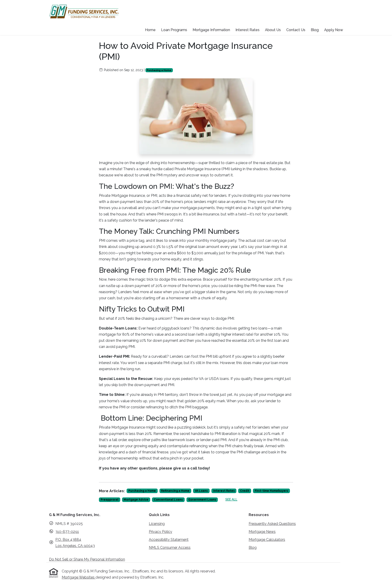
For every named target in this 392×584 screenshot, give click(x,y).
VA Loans (201, 490)
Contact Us (295, 30)
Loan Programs (174, 30)
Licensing (157, 524)
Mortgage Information (211, 30)
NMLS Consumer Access (170, 547)
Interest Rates (247, 30)
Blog (315, 30)
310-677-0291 (67, 531)
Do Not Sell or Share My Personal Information (87, 559)
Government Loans (202, 499)
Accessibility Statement (169, 539)
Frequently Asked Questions (272, 524)
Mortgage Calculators (267, 539)
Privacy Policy (160, 531)
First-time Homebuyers (271, 490)
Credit (244, 490)
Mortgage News (262, 531)
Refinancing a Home (175, 490)
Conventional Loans (168, 499)
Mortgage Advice (136, 499)
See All (231, 499)
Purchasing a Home (159, 70)
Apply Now (333, 30)
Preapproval (109, 499)
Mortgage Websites (79, 577)
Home (150, 30)
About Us (273, 30)
